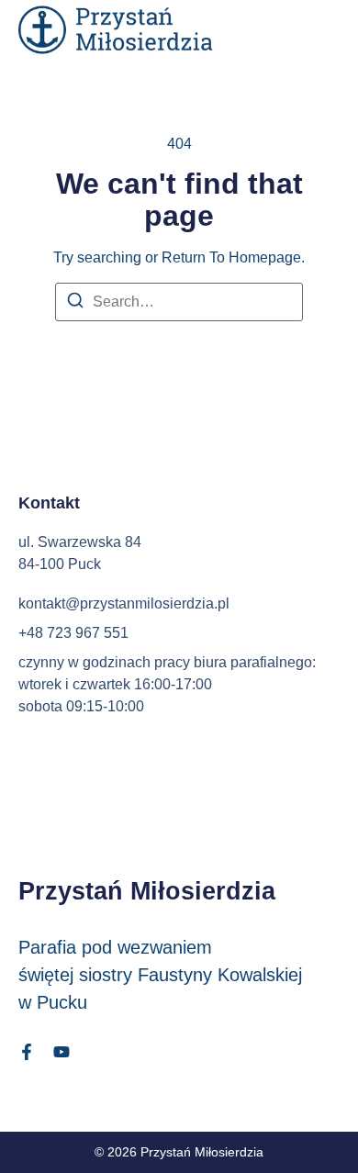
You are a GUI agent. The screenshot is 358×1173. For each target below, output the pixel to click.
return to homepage (231, 257)
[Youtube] (61, 1052)
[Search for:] (179, 302)
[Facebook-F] (26, 1052)
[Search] (75, 303)
